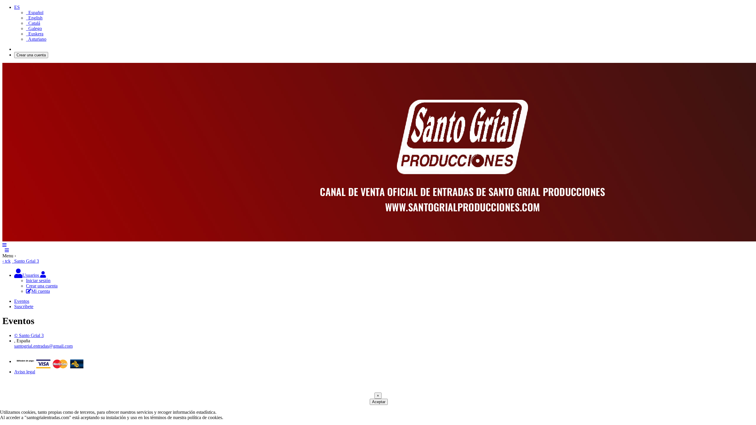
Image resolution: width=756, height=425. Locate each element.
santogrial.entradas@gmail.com (43, 346)
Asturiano (36, 39)
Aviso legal (24, 371)
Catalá (33, 23)
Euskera (34, 33)
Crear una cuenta (31, 55)
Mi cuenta (40, 291)
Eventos (21, 301)
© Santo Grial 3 (29, 335)
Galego (34, 28)
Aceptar (378, 402)
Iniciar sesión (26, 49)
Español (34, 12)
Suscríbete (23, 306)
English (34, 17)
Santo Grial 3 (25, 261)
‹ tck (6, 261)
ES (17, 7)
